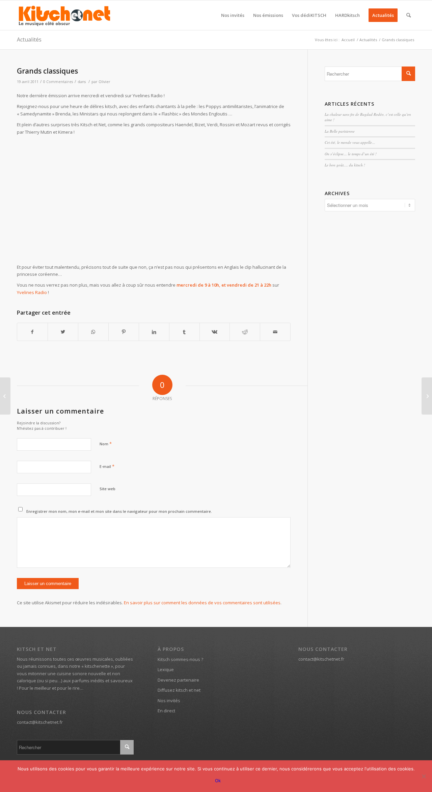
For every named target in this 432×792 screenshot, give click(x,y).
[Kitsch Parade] (5, 396)
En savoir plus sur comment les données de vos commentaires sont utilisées (202, 603)
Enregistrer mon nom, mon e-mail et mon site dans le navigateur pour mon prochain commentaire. (119, 511)
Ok (218, 780)
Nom (106, 444)
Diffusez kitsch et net (179, 690)
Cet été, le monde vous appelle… (350, 142)
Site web (107, 488)
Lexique (166, 669)
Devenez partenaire (178, 680)
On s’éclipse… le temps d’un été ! (351, 153)
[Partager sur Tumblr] (184, 332)
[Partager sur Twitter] (63, 332)
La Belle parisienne (340, 131)
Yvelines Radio (32, 292)
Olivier (104, 81)
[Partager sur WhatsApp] (93, 332)
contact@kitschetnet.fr (40, 722)
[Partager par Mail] (275, 332)
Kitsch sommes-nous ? (180, 659)
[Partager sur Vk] (215, 332)
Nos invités (169, 700)
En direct (166, 711)
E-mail (107, 466)
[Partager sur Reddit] (245, 332)
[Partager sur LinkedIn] (154, 332)
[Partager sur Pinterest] (124, 332)
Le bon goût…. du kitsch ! (345, 164)
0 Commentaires (58, 81)
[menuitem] (233, 15)
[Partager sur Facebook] (32, 332)
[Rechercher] (408, 15)
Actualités (29, 39)
